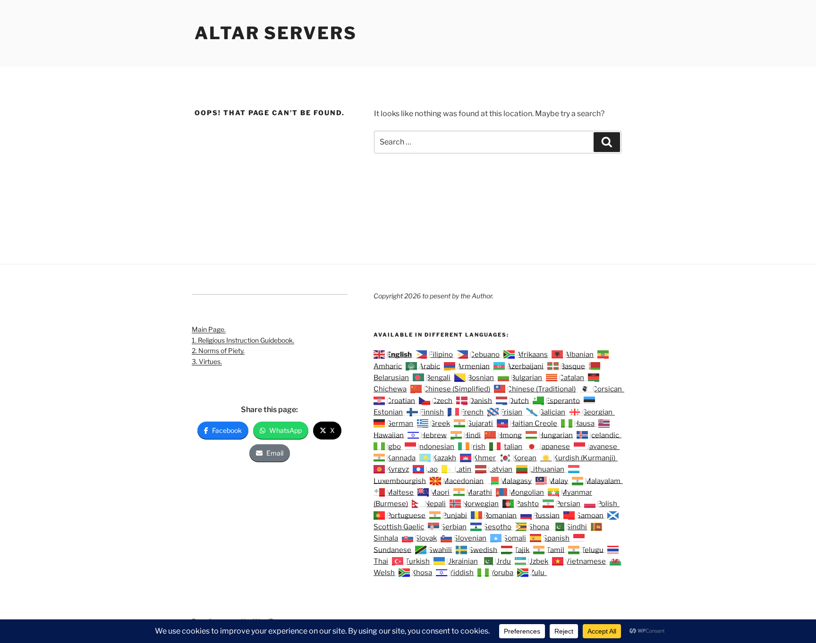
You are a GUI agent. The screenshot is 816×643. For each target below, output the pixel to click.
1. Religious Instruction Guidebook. (243, 340)
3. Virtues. (207, 361)
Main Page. (209, 329)
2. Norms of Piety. (218, 351)
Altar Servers (276, 33)
